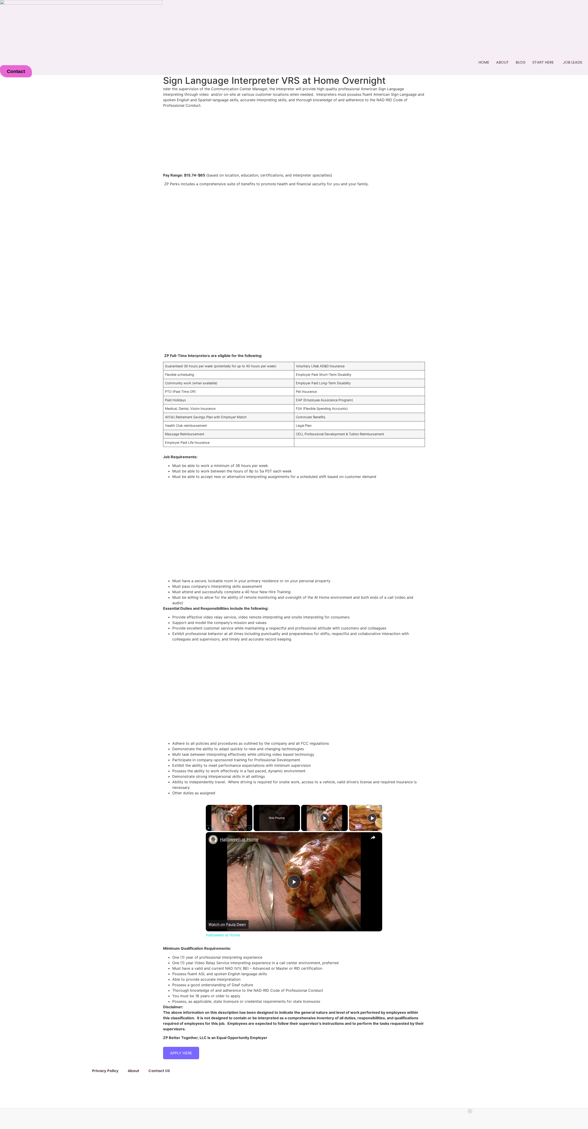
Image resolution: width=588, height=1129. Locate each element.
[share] (373, 837)
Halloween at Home (239, 839)
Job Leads (572, 62)
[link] (213, 839)
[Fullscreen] (249, 828)
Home (483, 62)
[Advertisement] (294, 222)
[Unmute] (214, 828)
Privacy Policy (105, 1070)
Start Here (543, 62)
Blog (521, 62)
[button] (544, 62)
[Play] (208, 828)
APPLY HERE (181, 1053)
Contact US (159, 1070)
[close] (470, 1111)
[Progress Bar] (229, 825)
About (502, 62)
